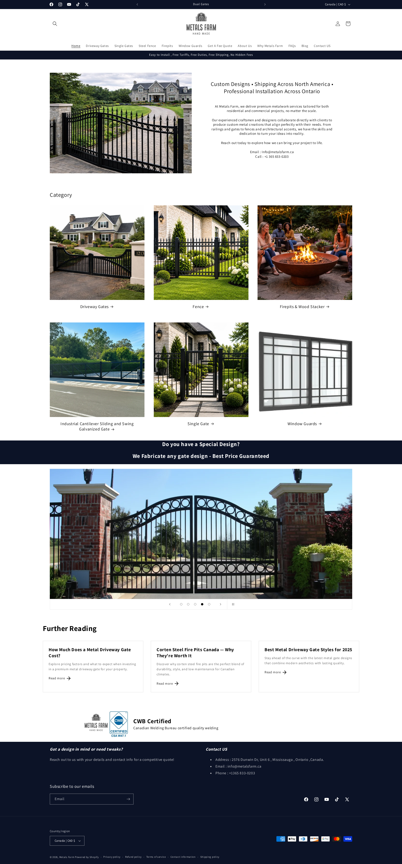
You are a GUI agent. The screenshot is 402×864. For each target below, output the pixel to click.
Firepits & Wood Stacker (302, 306)
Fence (198, 306)
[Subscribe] (128, 799)
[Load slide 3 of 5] (195, 604)
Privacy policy (112, 856)
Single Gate (198, 423)
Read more (57, 678)
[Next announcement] (265, 4)
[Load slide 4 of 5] (202, 604)
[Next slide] (220, 604)
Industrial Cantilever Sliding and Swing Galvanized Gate (97, 426)
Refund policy (133, 856)
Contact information (183, 856)
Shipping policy (210, 856)
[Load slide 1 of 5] (181, 604)
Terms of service (156, 856)
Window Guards (302, 423)
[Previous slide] (170, 604)
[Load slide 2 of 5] (188, 604)
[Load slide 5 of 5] (209, 604)
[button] (55, 24)
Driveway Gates (94, 306)
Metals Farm (66, 857)
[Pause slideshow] (232, 604)
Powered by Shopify (87, 857)
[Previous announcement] (137, 4)
